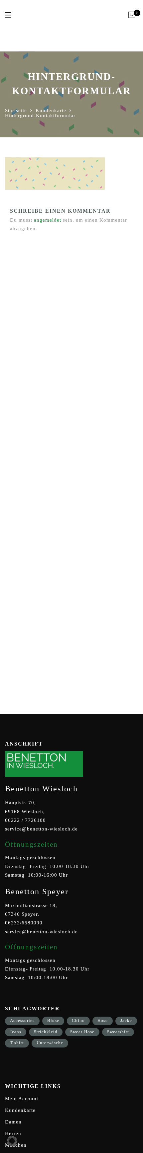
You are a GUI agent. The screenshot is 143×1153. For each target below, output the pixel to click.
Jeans (15, 1031)
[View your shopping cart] (132, 15)
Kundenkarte (51, 110)
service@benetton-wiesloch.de (41, 828)
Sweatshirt (118, 1031)
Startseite (16, 110)
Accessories (22, 1020)
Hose (102, 1020)
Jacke (126, 1020)
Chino (78, 1020)
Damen (13, 1121)
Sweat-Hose (82, 1031)
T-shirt (17, 1042)
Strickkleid (46, 1031)
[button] (12, 1141)
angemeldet (47, 220)
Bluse (53, 1020)
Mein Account (21, 1098)
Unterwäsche (50, 1042)
